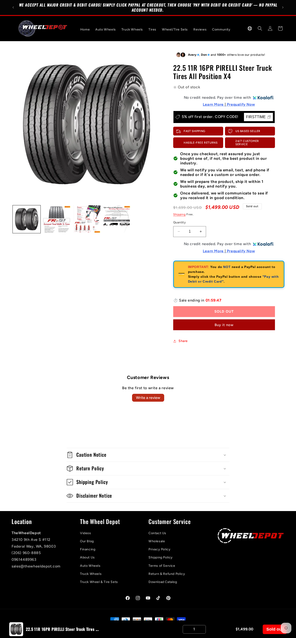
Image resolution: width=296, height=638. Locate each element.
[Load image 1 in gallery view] (26, 219)
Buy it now (224, 325)
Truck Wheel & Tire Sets (99, 582)
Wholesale (156, 541)
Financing (87, 549)
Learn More (214, 105)
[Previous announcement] (13, 7)
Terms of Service (161, 566)
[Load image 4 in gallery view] (116, 219)
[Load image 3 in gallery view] (87, 219)
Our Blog (87, 541)
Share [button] (183, 341)
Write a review (148, 397)
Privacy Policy (159, 549)
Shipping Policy (160, 558)
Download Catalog (162, 582)
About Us (87, 558)
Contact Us (157, 533)
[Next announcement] (283, 7)
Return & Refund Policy (166, 574)
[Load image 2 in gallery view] (57, 219)
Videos (85, 533)
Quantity (179, 222)
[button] (250, 28)
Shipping (179, 214)
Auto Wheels (90, 566)
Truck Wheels (91, 574)
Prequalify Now (240, 105)
